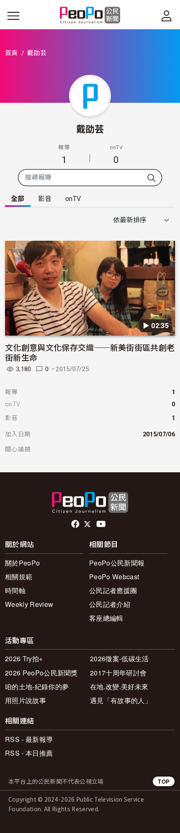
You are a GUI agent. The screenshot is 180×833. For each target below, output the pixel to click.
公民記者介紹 (109, 604)
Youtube (101, 524)
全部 (18, 199)
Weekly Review (29, 604)
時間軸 (15, 590)
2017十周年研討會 (118, 673)
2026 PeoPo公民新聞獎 (41, 673)
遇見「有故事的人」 (121, 700)
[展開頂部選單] (166, 16)
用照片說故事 (25, 700)
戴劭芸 (90, 128)
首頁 (11, 53)
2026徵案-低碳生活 (119, 658)
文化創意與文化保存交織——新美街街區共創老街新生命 (90, 352)
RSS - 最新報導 (29, 739)
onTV (73, 199)
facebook (76, 524)
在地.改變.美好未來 (119, 686)
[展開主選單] (13, 16)
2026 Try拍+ (24, 658)
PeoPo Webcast (114, 576)
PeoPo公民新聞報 (116, 563)
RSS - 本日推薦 (29, 753)
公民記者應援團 (113, 590)
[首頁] (90, 16)
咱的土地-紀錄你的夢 (37, 686)
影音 (45, 199)
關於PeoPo (22, 563)
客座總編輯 (106, 618)
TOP (164, 781)
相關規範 (18, 576)
